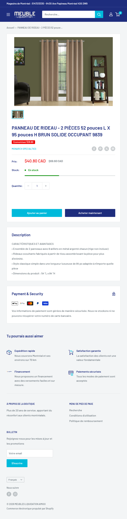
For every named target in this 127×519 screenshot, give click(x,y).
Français (12, 479)
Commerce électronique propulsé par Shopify (30, 508)
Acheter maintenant (90, 212)
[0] (118, 14)
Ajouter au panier (37, 212)
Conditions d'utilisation (82, 415)
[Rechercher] (99, 14)
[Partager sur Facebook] (94, 148)
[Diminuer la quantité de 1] (28, 185)
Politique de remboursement (86, 420)
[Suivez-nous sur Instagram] (15, 494)
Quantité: (17, 185)
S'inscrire (17, 463)
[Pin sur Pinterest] (100, 148)
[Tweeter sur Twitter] (106, 148)
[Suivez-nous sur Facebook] (9, 494)
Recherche (75, 410)
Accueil (10, 27)
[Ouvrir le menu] (8, 14)
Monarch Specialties (24, 148)
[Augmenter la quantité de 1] (45, 185)
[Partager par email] (113, 148)
